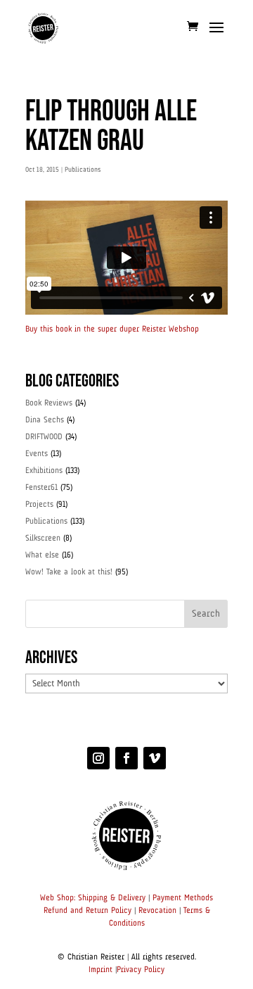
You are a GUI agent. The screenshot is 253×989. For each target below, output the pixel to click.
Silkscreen (42, 538)
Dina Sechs (44, 420)
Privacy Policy (140, 970)
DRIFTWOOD (44, 437)
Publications (82, 169)
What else (42, 555)
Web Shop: (57, 898)
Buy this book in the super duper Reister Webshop (112, 329)
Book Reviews (48, 403)
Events (36, 454)
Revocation (157, 911)
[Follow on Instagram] (98, 758)
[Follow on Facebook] (126, 758)
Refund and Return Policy (87, 911)
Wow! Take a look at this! (68, 572)
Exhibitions (44, 471)
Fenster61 (41, 488)
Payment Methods (183, 898)
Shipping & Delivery (111, 898)
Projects (39, 504)
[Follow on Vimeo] (154, 758)
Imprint (100, 970)
